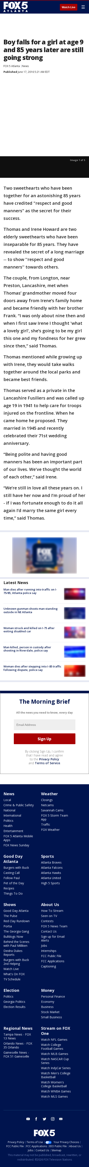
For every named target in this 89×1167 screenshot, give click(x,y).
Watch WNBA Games (56, 1091)
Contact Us (49, 931)
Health (8, 826)
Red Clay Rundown (16, 921)
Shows (9, 904)
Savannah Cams (52, 810)
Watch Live (68, 7)
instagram (52, 1118)
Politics (8, 821)
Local (7, 800)
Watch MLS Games (54, 1096)
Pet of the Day (13, 883)
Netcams (47, 805)
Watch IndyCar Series (56, 1068)
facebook (36, 1118)
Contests (47, 921)
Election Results (14, 1007)
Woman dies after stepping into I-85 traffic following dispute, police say (32, 668)
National (9, 810)
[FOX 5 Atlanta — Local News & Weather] (16, 7)
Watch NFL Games (54, 1039)
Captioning (48, 966)
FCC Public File (51, 956)
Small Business (51, 1017)
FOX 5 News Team (54, 926)
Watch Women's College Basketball (54, 1084)
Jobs (44, 946)
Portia (7, 926)
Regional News (17, 1028)
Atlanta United (51, 878)
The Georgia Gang (16, 931)
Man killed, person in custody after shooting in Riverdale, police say (27, 649)
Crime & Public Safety (18, 805)
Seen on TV (49, 916)
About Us (50, 904)
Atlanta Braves (51, 862)
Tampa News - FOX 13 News (17, 1036)
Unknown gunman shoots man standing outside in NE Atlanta (30, 610)
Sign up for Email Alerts (53, 938)
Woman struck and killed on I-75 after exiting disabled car (29, 629)
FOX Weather (50, 830)
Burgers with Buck (16, 867)
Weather (49, 793)
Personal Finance (53, 996)
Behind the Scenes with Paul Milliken (16, 944)
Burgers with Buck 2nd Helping (16, 962)
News (25, 66)
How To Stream (52, 911)
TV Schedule (12, 979)
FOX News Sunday (16, 845)
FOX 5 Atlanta (11, 66)
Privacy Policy (49, 759)
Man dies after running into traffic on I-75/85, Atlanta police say (30, 591)
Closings (47, 800)
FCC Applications (52, 961)
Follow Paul (11, 878)
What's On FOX (14, 974)
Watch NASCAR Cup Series (55, 1061)
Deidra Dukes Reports (12, 953)
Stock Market (50, 1012)
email (60, 1118)
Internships (48, 951)
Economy (47, 1002)
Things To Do (13, 893)
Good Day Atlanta (12, 859)
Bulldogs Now (13, 936)
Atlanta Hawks (51, 873)
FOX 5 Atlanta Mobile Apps (18, 838)
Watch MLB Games (54, 1054)
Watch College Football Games (52, 1047)
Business (47, 1007)
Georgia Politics (14, 1002)
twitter (44, 1118)
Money (47, 990)
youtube (28, 1118)
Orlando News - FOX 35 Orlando (17, 1045)
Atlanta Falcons (52, 867)
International (12, 815)
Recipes (8, 888)
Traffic (45, 824)
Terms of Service (47, 763)
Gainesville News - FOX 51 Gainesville (16, 1054)
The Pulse (10, 916)
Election (11, 990)
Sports (47, 856)
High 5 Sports (50, 883)
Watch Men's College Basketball (55, 1075)
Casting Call (11, 873)
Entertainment (13, 831)
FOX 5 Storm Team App (54, 817)
